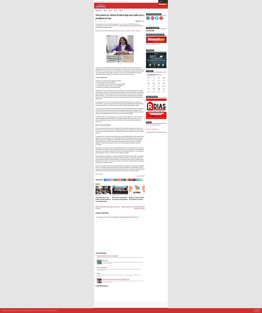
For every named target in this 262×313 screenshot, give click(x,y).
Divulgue (117, 1)
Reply (97, 21)
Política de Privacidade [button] (51, 310)
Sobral (105, 10)
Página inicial (98, 10)
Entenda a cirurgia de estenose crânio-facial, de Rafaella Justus (115, 279)
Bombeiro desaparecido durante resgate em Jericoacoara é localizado (108, 207)
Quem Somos (102, 1)
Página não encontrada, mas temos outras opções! (107, 256)
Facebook (128, 30)
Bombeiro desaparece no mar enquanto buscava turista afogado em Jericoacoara (133, 207)
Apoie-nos (122, 1)
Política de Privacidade (110, 1)
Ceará (110, 10)
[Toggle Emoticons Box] (96, 221)
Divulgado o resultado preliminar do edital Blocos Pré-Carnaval (136, 198)
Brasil (115, 10)
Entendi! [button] (257, 310)
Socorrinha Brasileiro (123, 24)
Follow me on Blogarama (152, 129)
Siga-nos (127, 1)
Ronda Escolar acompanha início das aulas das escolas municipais (120, 198)
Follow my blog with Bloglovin (153, 125)
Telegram (138, 30)
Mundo (121, 10)
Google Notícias (121, 30)
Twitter (133, 30)
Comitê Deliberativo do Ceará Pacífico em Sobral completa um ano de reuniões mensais (103, 199)
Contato (97, 1)
